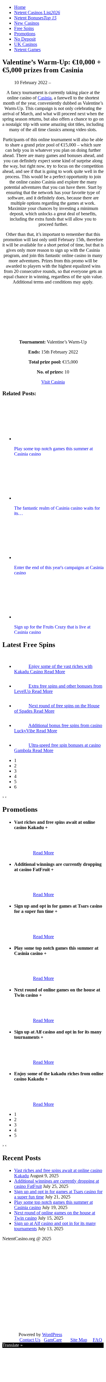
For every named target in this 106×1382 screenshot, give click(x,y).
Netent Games (27, 49)
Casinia (45, 97)
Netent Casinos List (37, 12)
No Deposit (25, 38)
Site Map (78, 1339)
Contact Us (29, 1339)
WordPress (52, 1334)
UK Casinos (25, 44)
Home (20, 7)
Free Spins (24, 28)
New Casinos (26, 23)
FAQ (97, 1339)
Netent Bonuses (35, 17)
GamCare (53, 1339)
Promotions (24, 33)
